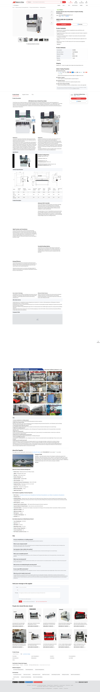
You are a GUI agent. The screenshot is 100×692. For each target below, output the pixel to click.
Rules (87, 5)
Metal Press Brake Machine (75, 674)
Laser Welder (50, 495)
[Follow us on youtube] (83, 682)
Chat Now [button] (80, 24)
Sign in (86, 2)
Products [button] (29, 2)
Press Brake (22, 495)
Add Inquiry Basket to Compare (33, 43)
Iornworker (26, 495)
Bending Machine (43, 7)
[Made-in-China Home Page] (18, 2)
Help (69, 5)
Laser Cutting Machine (32, 495)
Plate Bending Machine (29, 669)
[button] (76, 2)
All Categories (16, 5)
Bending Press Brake (65, 674)
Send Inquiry (63, 24)
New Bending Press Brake (56, 674)
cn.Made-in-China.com (60, 686)
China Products (34, 685)
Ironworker (52, 656)
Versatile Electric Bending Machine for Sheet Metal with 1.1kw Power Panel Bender (49, 624)
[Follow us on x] (80, 682)
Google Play (21, 682)
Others (13, 659)
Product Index (68, 685)
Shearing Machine (44, 495)
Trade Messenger (29, 682)
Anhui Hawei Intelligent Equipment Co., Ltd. (66, 14)
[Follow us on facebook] (79, 682)
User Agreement (55, 688)
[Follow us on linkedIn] (87, 682)
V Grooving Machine (72, 656)
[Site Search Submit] (64, 2)
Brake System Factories (36, 674)
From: (17, 587)
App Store (15, 682)
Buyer (64, 5)
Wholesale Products (50, 685)
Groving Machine (55, 495)
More (13, 678)
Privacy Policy (66, 688)
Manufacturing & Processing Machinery (22, 7)
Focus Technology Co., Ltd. (43, 688)
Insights (72, 685)
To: (17, 590)
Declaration (61, 688)
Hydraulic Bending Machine (39, 669)
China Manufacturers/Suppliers (41, 685)
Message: (16, 592)
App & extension (74, 5)
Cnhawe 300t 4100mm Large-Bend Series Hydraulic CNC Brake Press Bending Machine (65, 624)
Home (13, 7)
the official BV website (36, 452)
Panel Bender (38, 495)
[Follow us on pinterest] (85, 682)
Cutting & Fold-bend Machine (34, 7)
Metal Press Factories (45, 674)
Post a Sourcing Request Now (41, 601)
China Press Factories (26, 674)
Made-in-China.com (45, 686)
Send (20, 601)
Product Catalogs (27, 654)
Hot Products (29, 685)
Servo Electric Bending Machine (18, 669)
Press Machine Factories (17, 674)
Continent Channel (62, 685)
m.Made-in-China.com (52, 686)
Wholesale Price (56, 685)
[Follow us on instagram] (82, 682)
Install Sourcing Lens (38, 682)
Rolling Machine (61, 495)
